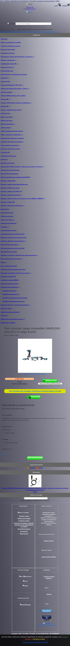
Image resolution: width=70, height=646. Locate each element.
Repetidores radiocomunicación (10, 312)
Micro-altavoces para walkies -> (10, 244)
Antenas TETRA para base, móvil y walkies (13, 95)
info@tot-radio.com (31, 9)
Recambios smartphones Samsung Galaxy (15, 297)
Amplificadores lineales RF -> (9, 63)
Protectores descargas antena (9, 283)
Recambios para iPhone (9, 290)
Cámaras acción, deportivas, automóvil (12, 138)
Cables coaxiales (6, 127)
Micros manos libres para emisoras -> (12, 258)
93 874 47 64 (30, 7)
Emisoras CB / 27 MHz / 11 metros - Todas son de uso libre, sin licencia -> (22, 166)
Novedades (4, 39)
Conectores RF (5, 152)
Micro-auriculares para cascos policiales (12, 248)
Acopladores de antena (7, 53)
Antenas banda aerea (7, 71)
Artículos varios (5, 113)
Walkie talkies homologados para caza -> (13, 319)
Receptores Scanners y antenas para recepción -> (15, 305)
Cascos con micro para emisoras (10, 149)
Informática (4, 32)
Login (56, 5)
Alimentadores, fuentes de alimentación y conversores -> (17, 56)
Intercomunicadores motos (9, 230)
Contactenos (24, 531)
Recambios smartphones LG (11, 294)
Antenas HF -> (5, 78)
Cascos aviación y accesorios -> (10, 145)
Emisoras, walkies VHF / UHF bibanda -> (12, 205)
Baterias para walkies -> (8, 124)
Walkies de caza (53, 32)
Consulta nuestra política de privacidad (35, 642)
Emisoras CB (36, 32)
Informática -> (5, 227)
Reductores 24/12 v (6, 308)
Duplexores (4, 159)
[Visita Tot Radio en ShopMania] (46, 610)
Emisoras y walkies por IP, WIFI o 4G (11, 191)
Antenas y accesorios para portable (11, 110)
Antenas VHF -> (5, 106)
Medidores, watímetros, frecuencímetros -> (13, 241)
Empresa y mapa (24, 516)
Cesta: (64, 5)
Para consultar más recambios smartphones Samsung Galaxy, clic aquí (35, 391)
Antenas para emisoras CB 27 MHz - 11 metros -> (15, 88)
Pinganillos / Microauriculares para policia (13, 269)
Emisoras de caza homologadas (10, 170)
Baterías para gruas (6, 120)
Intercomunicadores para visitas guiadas (13, 234)
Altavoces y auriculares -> (8, 60)
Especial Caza (5, 209)
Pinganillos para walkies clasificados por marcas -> (16, 273)
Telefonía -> (4, 315)
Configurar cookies (24, 520)
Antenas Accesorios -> (7, 67)
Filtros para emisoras (7, 216)
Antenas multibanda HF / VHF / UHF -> (12, 85)
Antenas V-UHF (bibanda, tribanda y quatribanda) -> (16, 102)
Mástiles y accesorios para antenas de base (13, 237)
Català (40, 467)
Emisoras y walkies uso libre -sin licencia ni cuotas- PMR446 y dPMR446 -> (23, 198)
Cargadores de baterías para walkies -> (12, 141)
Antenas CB (43, 32)
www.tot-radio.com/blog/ (49, 557)
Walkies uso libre (25, 32)
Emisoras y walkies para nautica (10, 188)
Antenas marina (5, 81)
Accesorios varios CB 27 (8, 49)
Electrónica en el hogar (7, 163)
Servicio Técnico (49, 541)
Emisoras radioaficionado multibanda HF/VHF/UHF (15, 177)
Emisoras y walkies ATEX (8, 180)
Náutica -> (4, 262)
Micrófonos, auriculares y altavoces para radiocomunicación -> (19, 255)
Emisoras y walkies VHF (8, 202)
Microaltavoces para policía (9, 251)
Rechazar (28, 639)
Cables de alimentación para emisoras (12, 131)
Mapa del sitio (24, 533)
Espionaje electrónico (7, 212)
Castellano (32, 467)
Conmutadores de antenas (8, 156)
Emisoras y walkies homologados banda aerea (14, 184)
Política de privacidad (24, 518)
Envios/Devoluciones (24, 529)
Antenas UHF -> (5, 99)
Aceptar (64, 637)
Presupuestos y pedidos (8, 322)
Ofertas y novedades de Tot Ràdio (11, 42)
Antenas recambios (6, 92)
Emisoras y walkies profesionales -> (11, 195)
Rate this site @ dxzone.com (46, 625)
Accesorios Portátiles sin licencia (10, 46)
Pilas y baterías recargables (9, 266)
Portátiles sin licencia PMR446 (9, 280)
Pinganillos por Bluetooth (8, 276)
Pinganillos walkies (14, 32)
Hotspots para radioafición (8, 223)
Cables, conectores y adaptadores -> (12, 134)
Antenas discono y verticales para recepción (14, 74)
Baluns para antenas (7, 117)
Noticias (49, 594)
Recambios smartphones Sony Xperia (14, 301)
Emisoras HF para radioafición (9, 173)
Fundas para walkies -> (8, 220)
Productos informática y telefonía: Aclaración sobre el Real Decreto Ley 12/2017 (24, 525)
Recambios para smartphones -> (10, 287)
